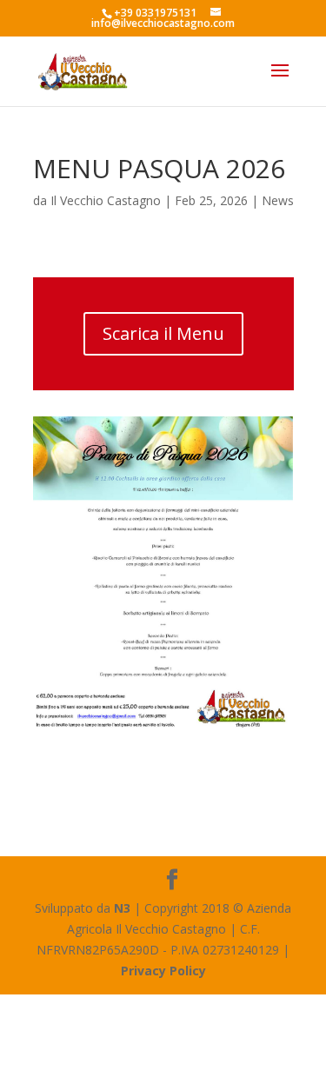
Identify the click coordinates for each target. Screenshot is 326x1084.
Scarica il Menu (163, 333)
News (278, 200)
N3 (122, 908)
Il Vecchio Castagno (105, 200)
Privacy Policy (163, 970)
